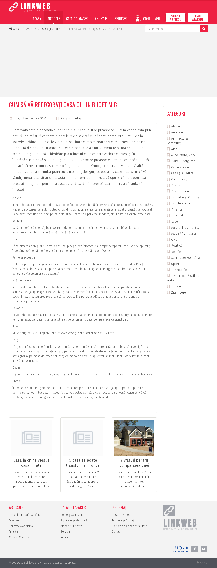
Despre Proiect (121, 515)
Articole (53, 18)
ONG (174, 240)
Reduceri (121, 18)
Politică (176, 245)
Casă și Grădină (71, 118)
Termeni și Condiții (123, 520)
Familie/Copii (180, 203)
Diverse (176, 185)
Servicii (65, 531)
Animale (176, 132)
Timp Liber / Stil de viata (24, 515)
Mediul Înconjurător (185, 227)
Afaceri (175, 126)
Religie (175, 252)
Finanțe (176, 209)
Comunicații (179, 179)
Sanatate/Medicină (185, 258)
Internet (176, 215)
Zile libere (178, 292)
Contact (116, 531)
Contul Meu (151, 18)
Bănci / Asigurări (183, 161)
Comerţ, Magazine (71, 515)
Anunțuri (101, 18)
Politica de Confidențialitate (129, 526)
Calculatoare (180, 167)
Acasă (37, 18)
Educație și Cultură (184, 197)
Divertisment (180, 191)
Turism (175, 286)
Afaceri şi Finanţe (71, 526)
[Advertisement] (108, 64)
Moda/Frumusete (183, 233)
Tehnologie (178, 270)
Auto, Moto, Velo (182, 155)
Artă (173, 149)
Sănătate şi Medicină (73, 520)
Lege (174, 221)
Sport (174, 264)
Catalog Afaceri (77, 18)
